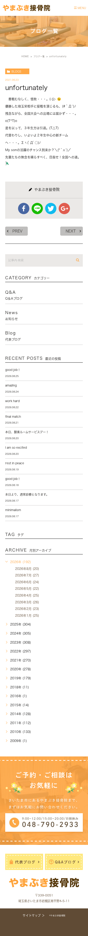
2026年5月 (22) (27, 588)
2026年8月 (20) (27, 568)
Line (37, 208)
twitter (50, 208)
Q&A (14, 295)
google (64, 208)
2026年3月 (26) (27, 602)
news (11, 315)
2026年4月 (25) (27, 595)
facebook (23, 208)
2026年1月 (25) (27, 615)
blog (13, 336)
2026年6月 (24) (27, 582)
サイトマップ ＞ (34, 915)
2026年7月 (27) (27, 575)
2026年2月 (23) (27, 608)
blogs (16, 71)
